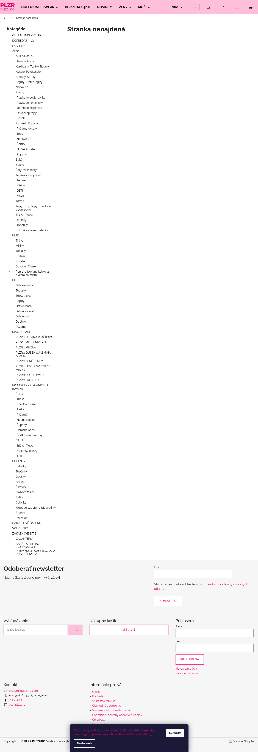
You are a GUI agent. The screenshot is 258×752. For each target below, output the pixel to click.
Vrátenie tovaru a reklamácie (111, 710)
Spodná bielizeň (27, 404)
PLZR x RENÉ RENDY (29, 361)
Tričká (20, 240)
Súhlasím (175, 732)
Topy (20, 133)
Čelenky (21, 502)
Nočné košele (26, 149)
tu (151, 734)
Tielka (20, 409)
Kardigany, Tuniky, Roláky (32, 66)
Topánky (22, 225)
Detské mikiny (25, 285)
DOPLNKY (18, 461)
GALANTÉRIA (24, 538)
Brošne (20, 481)
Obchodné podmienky (106, 705)
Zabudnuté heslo (187, 673)
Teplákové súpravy (28, 175)
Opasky (21, 476)
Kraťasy (21, 256)
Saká (19, 159)
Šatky (19, 497)
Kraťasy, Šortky (25, 77)
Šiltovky (21, 487)
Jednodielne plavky (29, 108)
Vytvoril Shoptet (243, 741)
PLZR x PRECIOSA (27, 380)
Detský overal (25, 311)
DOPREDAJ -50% (23, 40)
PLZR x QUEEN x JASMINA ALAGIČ (33, 354)
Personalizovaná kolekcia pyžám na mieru (32, 273)
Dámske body (25, 61)
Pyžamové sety (27, 128)
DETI (20, 190)
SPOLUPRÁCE (21, 332)
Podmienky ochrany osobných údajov (117, 715)
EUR (193, 6)
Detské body (24, 306)
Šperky (20, 513)
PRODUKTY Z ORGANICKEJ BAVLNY (30, 387)
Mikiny (21, 185)
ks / (129, 629)
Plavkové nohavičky (30, 102)
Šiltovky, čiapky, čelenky (32, 230)
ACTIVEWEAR (25, 56)
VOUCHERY (20, 528)
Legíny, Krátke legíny (29, 82)
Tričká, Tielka (24, 214)
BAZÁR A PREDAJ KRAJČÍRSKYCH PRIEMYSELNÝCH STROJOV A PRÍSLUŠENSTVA (35, 549)
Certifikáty (98, 719)
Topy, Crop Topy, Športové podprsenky (33, 208)
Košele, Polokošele (28, 71)
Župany (22, 154)
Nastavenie (84, 743)
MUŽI (20, 195)
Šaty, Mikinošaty (26, 170)
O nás (96, 692)
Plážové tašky (25, 492)
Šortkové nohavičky (30, 435)
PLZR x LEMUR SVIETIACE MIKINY (33, 368)
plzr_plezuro (17, 704)
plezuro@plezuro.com (23, 690)
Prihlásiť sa (168, 600)
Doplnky (21, 220)
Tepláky (22, 180)
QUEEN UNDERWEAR (26, 35)
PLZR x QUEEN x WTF (30, 375)
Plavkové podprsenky (31, 97)
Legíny (20, 301)
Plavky (20, 92)
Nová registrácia (186, 668)
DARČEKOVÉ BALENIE (27, 523)
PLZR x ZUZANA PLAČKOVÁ (34, 337)
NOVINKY (18, 45)
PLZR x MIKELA (26, 347)
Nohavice (22, 87)
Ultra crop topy (27, 113)
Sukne (20, 164)
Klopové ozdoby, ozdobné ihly (36, 507)
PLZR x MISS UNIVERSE (31, 342)
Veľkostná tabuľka (103, 701)
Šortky (21, 144)
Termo (20, 201)
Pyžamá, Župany (27, 123)
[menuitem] (39, 7)
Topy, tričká (23, 295)
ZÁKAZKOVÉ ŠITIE (24, 533)
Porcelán (21, 518)
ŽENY (16, 51)
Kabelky (21, 466)
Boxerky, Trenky (26, 266)
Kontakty (98, 696)
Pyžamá (21, 326)
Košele (21, 118)
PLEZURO (15, 700)
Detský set (22, 316)
